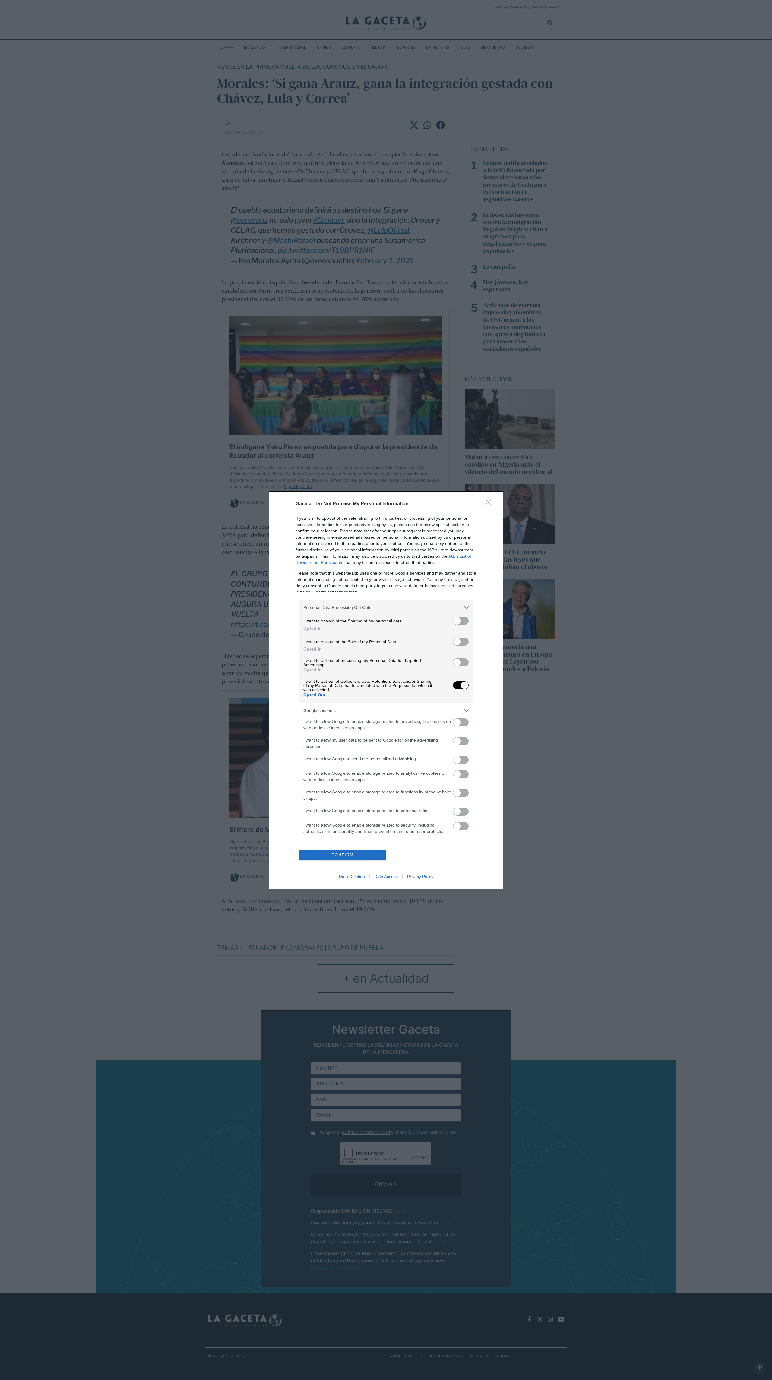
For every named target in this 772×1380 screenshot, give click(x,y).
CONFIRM (342, 855)
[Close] (490, 504)
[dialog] (386, 690)
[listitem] (386, 607)
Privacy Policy (420, 876)
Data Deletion (352, 876)
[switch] (461, 621)
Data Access (386, 876)
